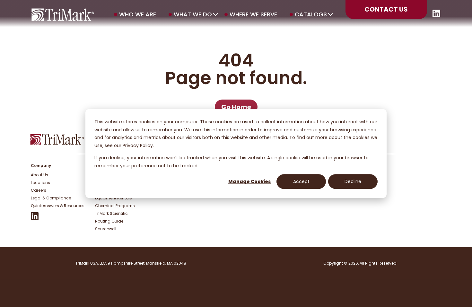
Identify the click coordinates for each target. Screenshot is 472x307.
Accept (301, 181)
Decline (353, 181)
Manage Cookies (249, 181)
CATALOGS (311, 14)
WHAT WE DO (193, 14)
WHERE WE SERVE (253, 14)
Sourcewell (105, 229)
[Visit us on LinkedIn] (436, 15)
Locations (40, 182)
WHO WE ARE (137, 14)
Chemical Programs (115, 205)
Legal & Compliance (51, 198)
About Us (39, 175)
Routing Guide (109, 221)
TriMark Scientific (111, 213)
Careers (38, 190)
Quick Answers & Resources (57, 205)
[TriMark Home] (57, 143)
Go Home (236, 106)
